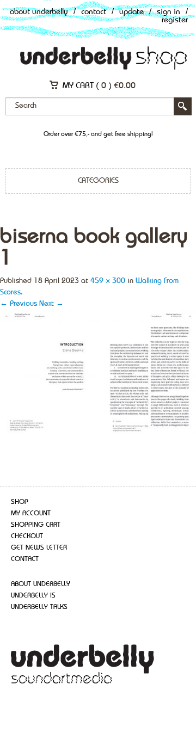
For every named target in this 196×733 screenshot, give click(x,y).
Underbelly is (33, 595)
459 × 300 (107, 281)
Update (131, 12)
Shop (19, 502)
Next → (51, 303)
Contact (93, 12)
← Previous (18, 303)
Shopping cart (35, 524)
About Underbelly (39, 12)
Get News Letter (39, 547)
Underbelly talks (39, 607)
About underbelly (40, 584)
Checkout (27, 536)
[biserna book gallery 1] (98, 372)
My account (31, 513)
